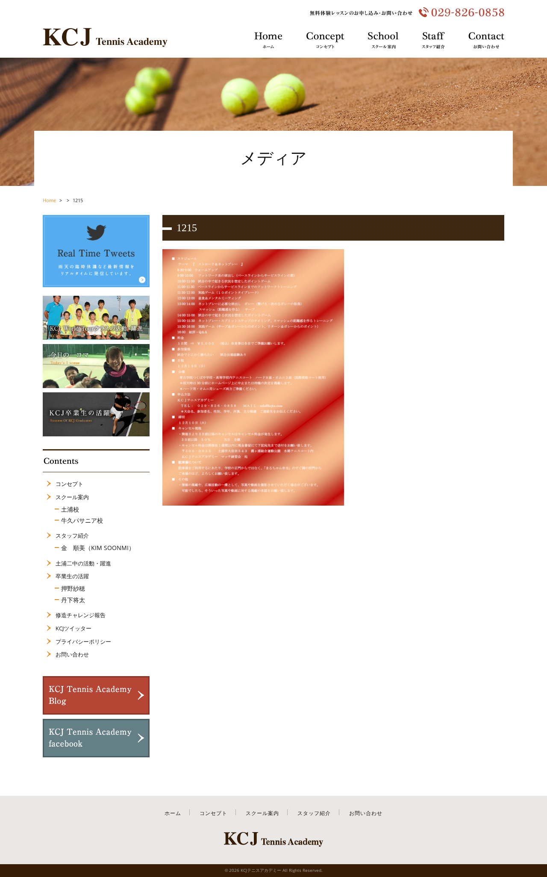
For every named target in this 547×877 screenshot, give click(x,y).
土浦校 (70, 509)
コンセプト (69, 484)
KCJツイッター (73, 628)
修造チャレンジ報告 (81, 615)
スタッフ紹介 (72, 535)
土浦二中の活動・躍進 (83, 563)
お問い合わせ (72, 654)
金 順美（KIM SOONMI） (98, 548)
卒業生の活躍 (72, 576)
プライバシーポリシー (83, 641)
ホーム (173, 813)
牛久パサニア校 (82, 520)
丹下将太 (73, 600)
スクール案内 (72, 497)
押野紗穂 (73, 588)
